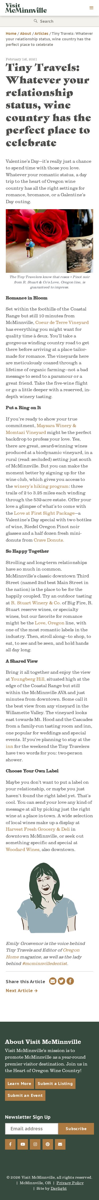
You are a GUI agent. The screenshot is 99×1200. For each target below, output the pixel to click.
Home (11, 33)
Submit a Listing (55, 1083)
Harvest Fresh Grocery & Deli (38, 829)
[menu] (91, 8)
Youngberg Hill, (28, 679)
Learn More (19, 1083)
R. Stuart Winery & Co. (35, 603)
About (25, 33)
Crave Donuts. (49, 540)
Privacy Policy (70, 1182)
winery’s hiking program (41, 486)
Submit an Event (25, 1095)
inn (9, 746)
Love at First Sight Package (44, 513)
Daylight (59, 1188)
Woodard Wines (22, 849)
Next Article (20, 990)
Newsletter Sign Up (28, 1117)
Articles (41, 33)
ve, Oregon (52, 623)
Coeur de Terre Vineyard (62, 322)
